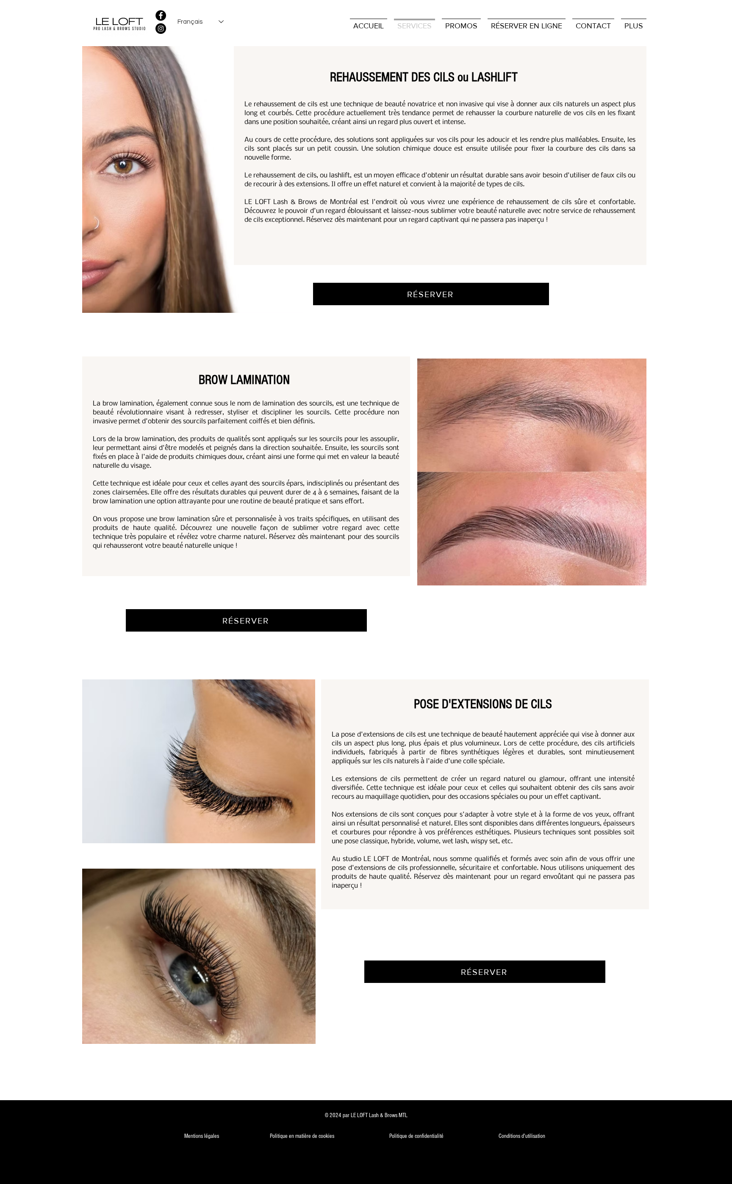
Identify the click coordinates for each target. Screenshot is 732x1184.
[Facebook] (160, 15)
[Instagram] (160, 28)
